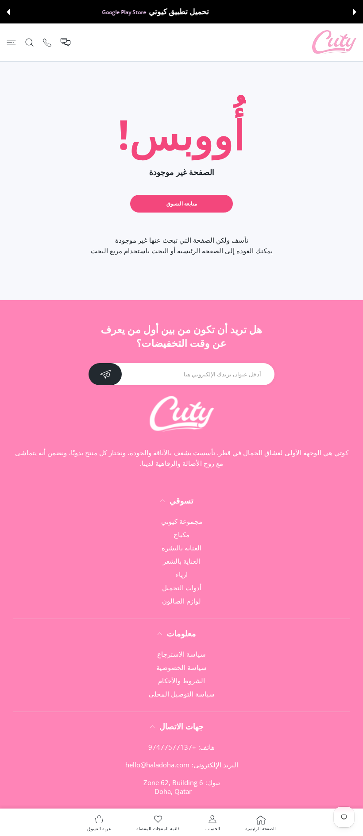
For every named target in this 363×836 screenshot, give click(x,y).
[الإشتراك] (105, 374)
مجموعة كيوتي (181, 521)
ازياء (182, 574)
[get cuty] (334, 42)
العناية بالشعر (181, 561)
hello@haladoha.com (157, 764)
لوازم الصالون (181, 600)
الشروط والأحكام (181, 680)
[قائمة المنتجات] (11, 42)
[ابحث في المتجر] (29, 42)
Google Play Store (150, 11)
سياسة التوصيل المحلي (182, 693)
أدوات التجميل (181, 587)
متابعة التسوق (181, 203)
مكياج (181, 534)
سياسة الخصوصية (181, 667)
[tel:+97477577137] (47, 42)
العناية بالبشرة (181, 547)
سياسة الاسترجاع (181, 654)
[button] (354, 11)
